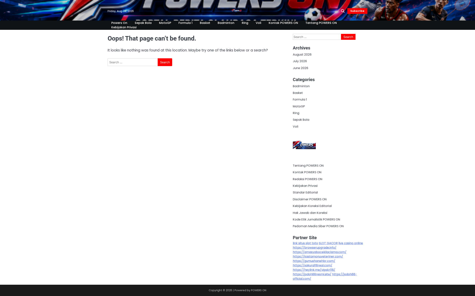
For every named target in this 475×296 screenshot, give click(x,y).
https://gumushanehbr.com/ (314, 261)
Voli (258, 23)
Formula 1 (185, 23)
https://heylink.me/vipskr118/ (314, 270)
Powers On (119, 23)
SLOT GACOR (328, 243)
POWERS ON (258, 290)
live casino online (350, 243)
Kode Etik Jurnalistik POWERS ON (316, 219)
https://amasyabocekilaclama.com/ (319, 252)
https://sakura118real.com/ (312, 265)
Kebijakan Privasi (124, 27)
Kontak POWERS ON (283, 23)
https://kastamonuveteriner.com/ (318, 256)
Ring (245, 23)
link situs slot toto (305, 243)
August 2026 (302, 54)
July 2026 (300, 61)
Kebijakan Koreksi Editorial (312, 206)
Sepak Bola (143, 23)
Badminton (226, 23)
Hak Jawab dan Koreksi (310, 213)
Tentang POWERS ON (321, 23)
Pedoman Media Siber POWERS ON (318, 226)
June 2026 (300, 68)
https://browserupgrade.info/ (314, 247)
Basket (205, 23)
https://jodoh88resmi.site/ (312, 274)
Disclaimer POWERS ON (310, 199)
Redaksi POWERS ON (307, 179)
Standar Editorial (305, 192)
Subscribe (357, 11)
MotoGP (165, 23)
